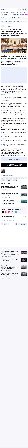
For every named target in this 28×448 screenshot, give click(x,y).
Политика (3, 12)
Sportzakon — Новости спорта (7, 23)
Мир (7, 12)
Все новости (23, 21)
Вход (26, 216)
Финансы (11, 12)
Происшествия (22, 12)
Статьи (16, 12)
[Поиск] (23, 9)
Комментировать (22, 224)
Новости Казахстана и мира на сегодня (10, 21)
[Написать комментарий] (14, 220)
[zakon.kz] (4, 9)
